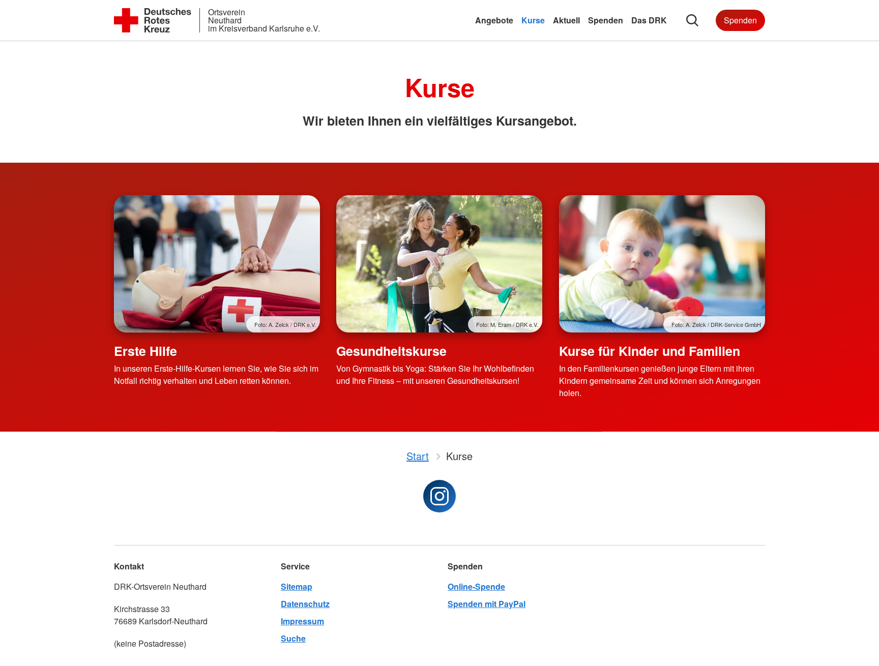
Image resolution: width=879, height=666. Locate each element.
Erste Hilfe (145, 351)
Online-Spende (476, 586)
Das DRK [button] (649, 20)
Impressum (302, 621)
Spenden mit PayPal (486, 604)
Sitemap (296, 586)
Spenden (740, 20)
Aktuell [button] (566, 20)
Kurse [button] (533, 20)
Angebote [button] (494, 20)
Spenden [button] (605, 20)
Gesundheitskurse (391, 351)
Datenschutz (305, 604)
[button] (692, 20)
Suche (293, 638)
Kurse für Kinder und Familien (649, 351)
